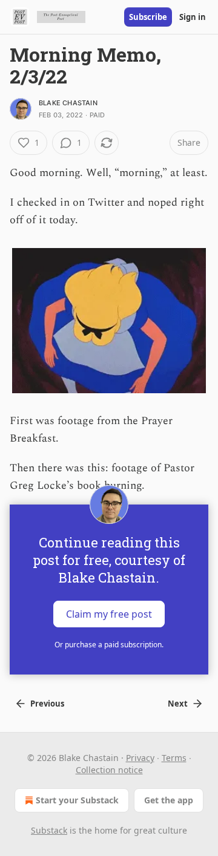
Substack (49, 830)
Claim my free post (109, 614)
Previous (47, 703)
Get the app (168, 800)
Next (178, 703)
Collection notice (109, 770)
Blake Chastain (68, 103)
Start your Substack (77, 800)
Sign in (192, 16)
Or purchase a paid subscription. (109, 644)
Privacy (140, 757)
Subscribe (148, 16)
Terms (174, 757)
